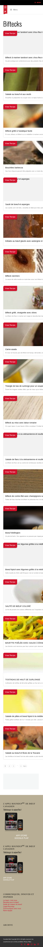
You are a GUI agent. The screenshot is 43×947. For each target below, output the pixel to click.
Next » (25, 766)
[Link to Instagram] (31, 944)
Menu (15, 9)
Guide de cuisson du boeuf (12, 904)
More (39, 2)
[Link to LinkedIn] (34, 944)
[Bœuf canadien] (5, 9)
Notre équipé (7, 910)
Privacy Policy (27, 942)
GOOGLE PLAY (22, 837)
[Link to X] (21, 944)
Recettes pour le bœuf (11, 902)
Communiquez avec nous (12, 908)
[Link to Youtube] (28, 944)
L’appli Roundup (8, 906)
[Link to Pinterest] (38, 944)
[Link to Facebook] (25, 944)
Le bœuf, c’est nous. (10, 900)
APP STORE (21, 835)
